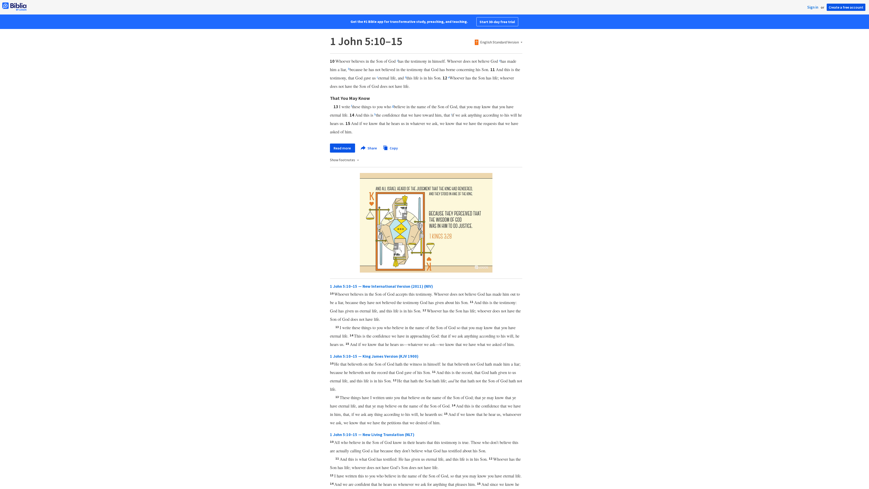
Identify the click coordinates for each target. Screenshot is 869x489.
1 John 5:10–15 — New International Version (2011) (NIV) (381, 286)
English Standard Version (499, 42)
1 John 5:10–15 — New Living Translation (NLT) (372, 434)
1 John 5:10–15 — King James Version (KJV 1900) (374, 356)
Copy (393, 148)
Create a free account (846, 7)
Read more (342, 148)
